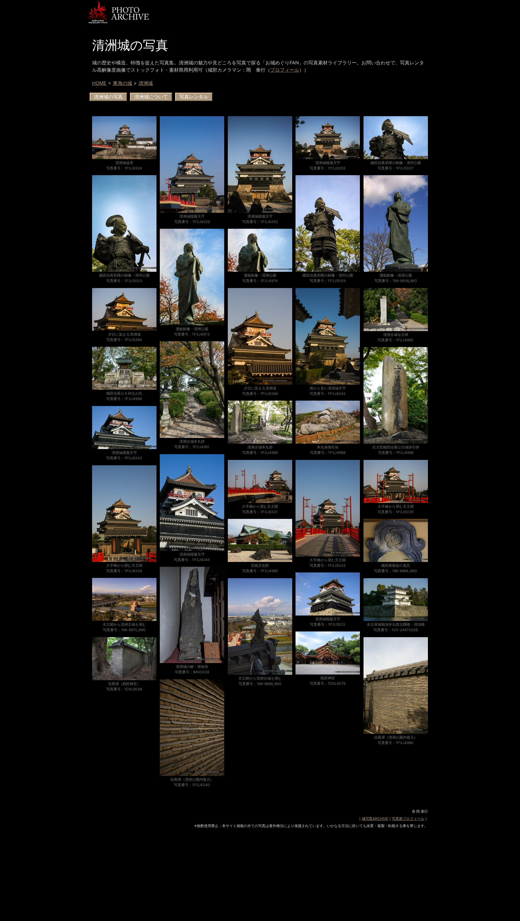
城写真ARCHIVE (375, 818)
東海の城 (122, 83)
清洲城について (151, 96)
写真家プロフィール (408, 818)
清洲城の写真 (108, 96)
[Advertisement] (260, 879)
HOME (99, 83)
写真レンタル (193, 96)
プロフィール (284, 70)
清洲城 (145, 83)
